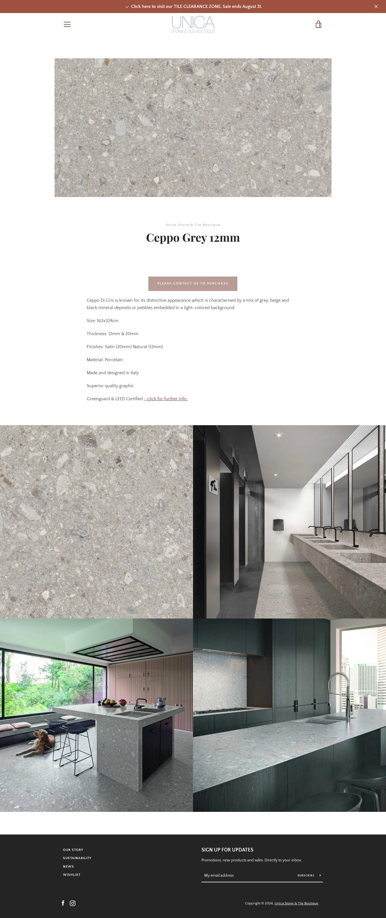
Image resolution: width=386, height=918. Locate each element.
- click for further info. (166, 398)
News (68, 866)
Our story (73, 850)
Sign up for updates (227, 850)
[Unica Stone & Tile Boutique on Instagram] (72, 903)
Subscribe (307, 875)
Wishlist (72, 875)
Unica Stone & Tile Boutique (296, 903)
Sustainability (77, 858)
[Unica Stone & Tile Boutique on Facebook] (63, 903)
